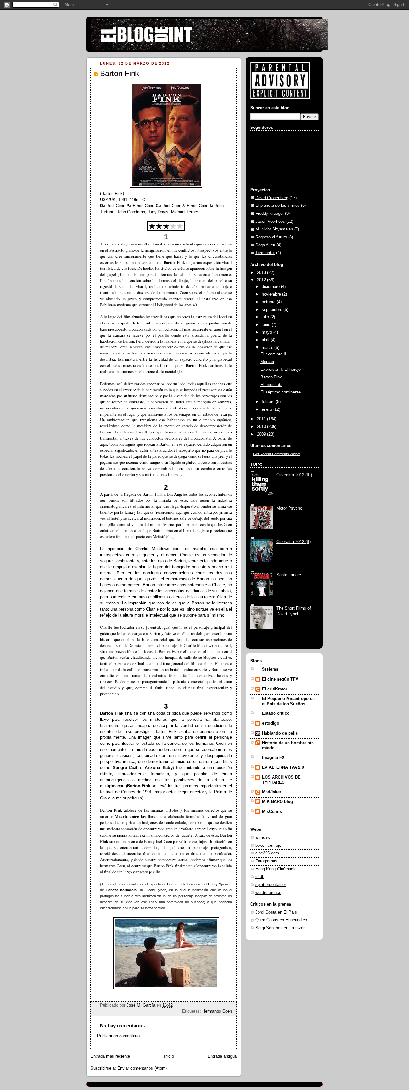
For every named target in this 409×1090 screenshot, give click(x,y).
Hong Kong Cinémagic (276, 869)
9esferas (270, 669)
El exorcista (271, 385)
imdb (259, 877)
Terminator (265, 253)
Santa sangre (288, 575)
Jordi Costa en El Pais (276, 912)
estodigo (270, 723)
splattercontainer (270, 885)
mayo (267, 332)
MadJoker (271, 792)
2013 (262, 272)
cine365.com (267, 853)
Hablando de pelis (280, 733)
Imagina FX (273, 757)
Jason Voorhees (270, 221)
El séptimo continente (280, 392)
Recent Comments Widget (280, 454)
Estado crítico (275, 713)
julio (266, 317)
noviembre (272, 294)
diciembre (271, 286)
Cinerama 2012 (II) (293, 542)
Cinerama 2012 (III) (294, 475)
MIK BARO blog (277, 801)
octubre (269, 302)
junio (267, 325)
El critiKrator (274, 689)
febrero (269, 402)
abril (266, 340)
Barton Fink (271, 377)
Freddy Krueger (269, 213)
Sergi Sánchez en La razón (280, 928)
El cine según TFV (280, 679)
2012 (262, 280)
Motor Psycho (289, 508)
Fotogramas (266, 861)
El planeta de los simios (277, 205)
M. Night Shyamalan (274, 229)
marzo (268, 348)
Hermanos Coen (217, 1011)
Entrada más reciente (110, 1056)
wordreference (268, 893)
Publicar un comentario (118, 1036)
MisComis (272, 811)
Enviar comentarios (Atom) (142, 1068)
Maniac (267, 362)
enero (267, 409)
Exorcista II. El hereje (280, 369)
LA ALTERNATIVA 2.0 (283, 767)
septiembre (272, 310)
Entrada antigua (222, 1056)
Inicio (169, 1056)
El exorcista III (274, 354)
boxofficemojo (268, 845)
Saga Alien (265, 245)
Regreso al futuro (271, 237)
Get (256, 454)
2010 (262, 426)
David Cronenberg (271, 198)
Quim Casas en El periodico (281, 920)
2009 (262, 434)
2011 (262, 419)
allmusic (263, 837)
